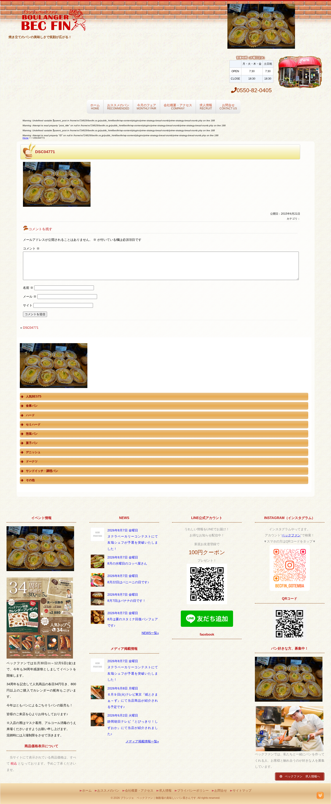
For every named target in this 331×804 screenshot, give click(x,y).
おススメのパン (118, 106)
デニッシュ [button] (33, 452)
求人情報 (206, 106)
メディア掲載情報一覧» (142, 741)
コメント (31, 248)
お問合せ (228, 106)
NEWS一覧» (150, 633)
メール (29, 296)
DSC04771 (31, 327)
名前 (28, 287)
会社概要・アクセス (178, 106)
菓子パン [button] (32, 443)
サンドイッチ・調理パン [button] (42, 471)
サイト (27, 305)
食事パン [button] (32, 405)
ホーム (95, 106)
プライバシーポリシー (193, 790)
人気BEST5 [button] (33, 396)
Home (26, 138)
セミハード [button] (33, 424)
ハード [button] (30, 415)
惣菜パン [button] (32, 433)
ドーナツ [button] (32, 461)
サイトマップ (242, 790)
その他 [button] (30, 480)
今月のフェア (146, 106)
